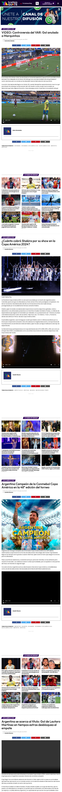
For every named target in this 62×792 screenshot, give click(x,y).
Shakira (32, 390)
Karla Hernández (9, 41)
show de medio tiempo (42, 390)
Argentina (18, 626)
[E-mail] (4, 139)
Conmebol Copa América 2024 (30, 145)
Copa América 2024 (45, 145)
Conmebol (18, 145)
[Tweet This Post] (26, 45)
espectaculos (19, 390)
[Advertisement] (31, 162)
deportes (54, 145)
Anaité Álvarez (9, 249)
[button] (37, 3)
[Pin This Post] (35, 45)
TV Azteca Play (27, 3)
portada (4, 147)
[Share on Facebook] (16, 45)
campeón (24, 626)
